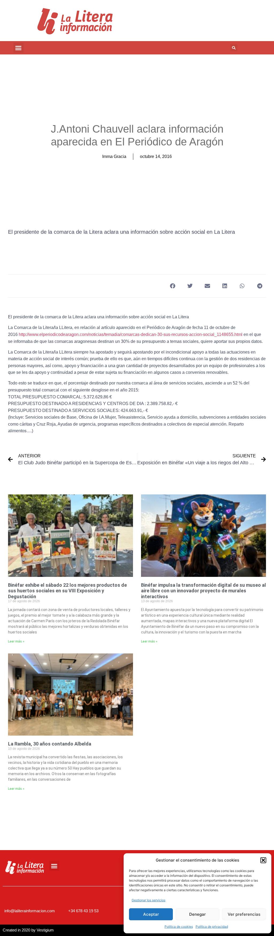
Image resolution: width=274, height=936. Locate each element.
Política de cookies (179, 927)
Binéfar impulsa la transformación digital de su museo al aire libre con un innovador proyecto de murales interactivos (203, 590)
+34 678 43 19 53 (83, 911)
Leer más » (16, 641)
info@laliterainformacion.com (29, 911)
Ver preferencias (244, 914)
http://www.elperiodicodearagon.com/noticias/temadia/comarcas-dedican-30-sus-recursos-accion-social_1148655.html (130, 334)
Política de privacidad (212, 927)
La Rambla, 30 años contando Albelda (49, 744)
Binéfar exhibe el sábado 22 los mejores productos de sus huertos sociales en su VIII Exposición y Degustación (67, 590)
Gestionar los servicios (148, 900)
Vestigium (45, 930)
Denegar (197, 914)
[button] (263, 860)
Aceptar (151, 914)
